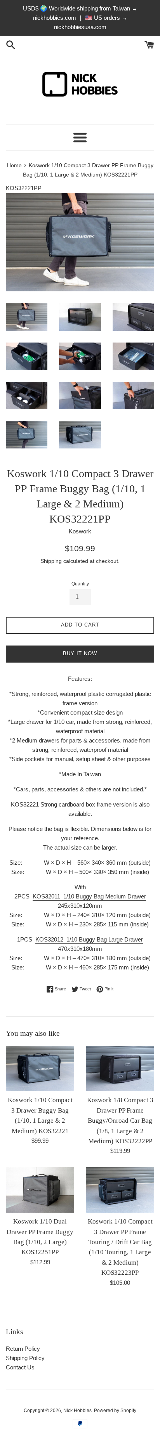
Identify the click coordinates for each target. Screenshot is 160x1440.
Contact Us (20, 1367)
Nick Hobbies (77, 1410)
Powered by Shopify (115, 1410)
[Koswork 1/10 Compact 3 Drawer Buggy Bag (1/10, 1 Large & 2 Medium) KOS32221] (40, 1068)
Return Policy (23, 1348)
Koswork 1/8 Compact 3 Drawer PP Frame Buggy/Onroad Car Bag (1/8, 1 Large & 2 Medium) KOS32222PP (120, 1120)
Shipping (51, 561)
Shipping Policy (25, 1358)
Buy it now (80, 653)
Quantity (80, 584)
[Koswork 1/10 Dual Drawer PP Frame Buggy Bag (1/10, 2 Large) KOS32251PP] (40, 1190)
